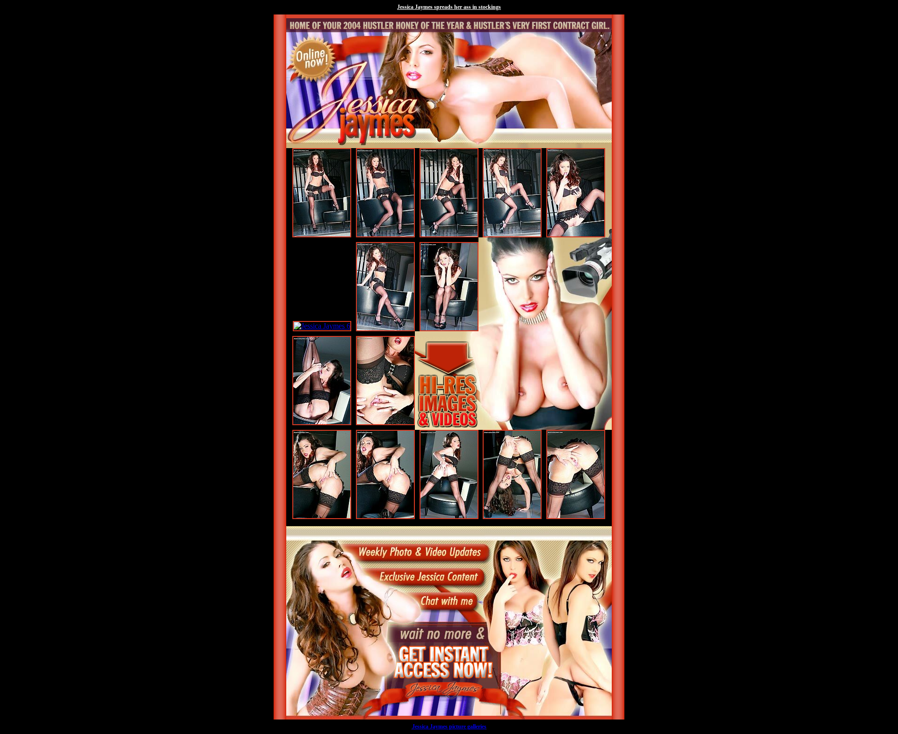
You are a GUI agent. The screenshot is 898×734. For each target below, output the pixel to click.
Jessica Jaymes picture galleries (449, 726)
